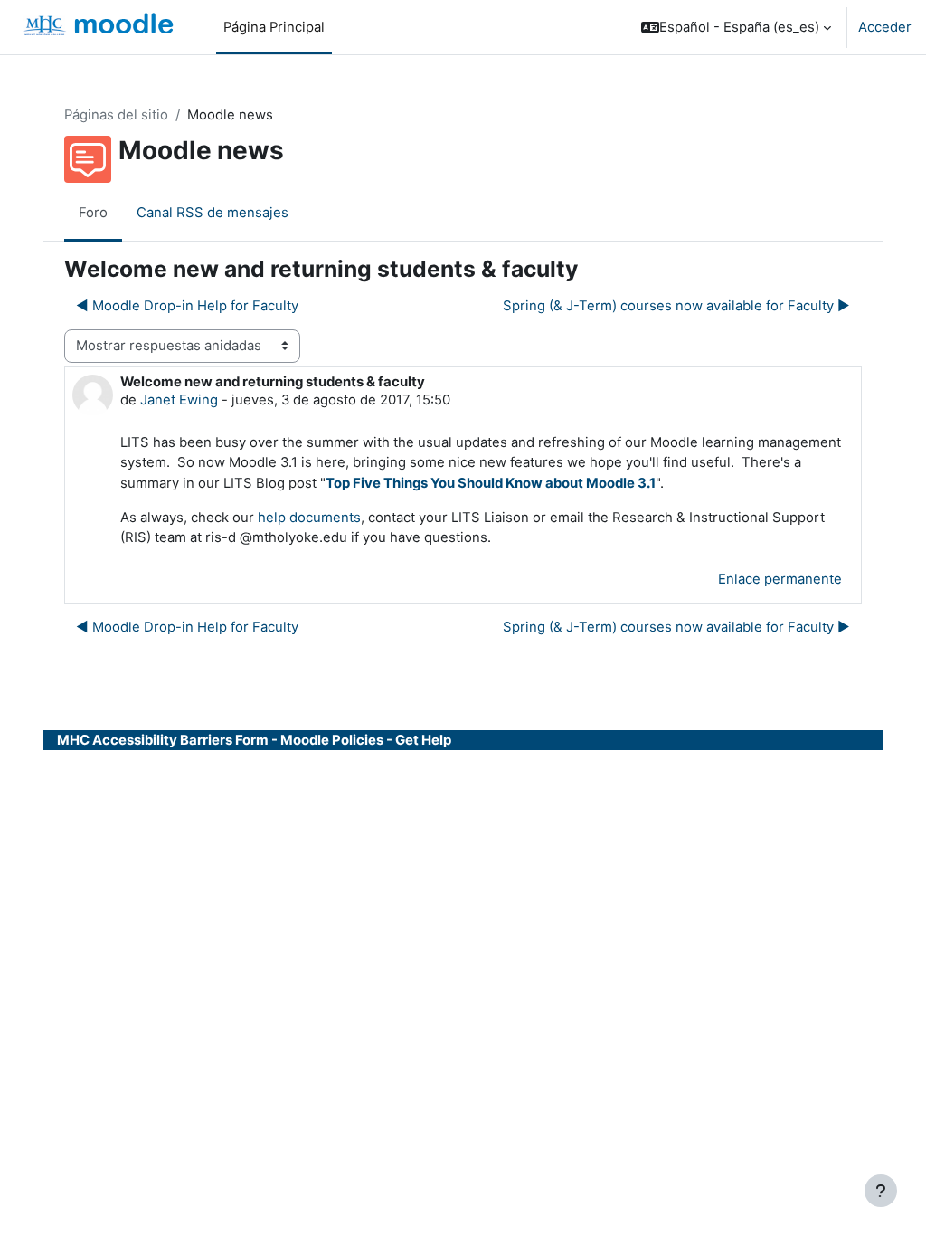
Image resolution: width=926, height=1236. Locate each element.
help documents (309, 517)
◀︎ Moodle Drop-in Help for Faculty (187, 306)
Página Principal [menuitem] (274, 27)
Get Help (423, 740)
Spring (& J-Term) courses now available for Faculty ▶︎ (676, 306)
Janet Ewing (179, 400)
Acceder (885, 27)
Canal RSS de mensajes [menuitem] (212, 212)
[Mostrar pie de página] (881, 1190)
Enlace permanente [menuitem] (780, 579)
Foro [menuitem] (93, 212)
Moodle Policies (331, 740)
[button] (736, 27)
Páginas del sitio (116, 115)
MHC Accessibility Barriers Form (163, 740)
